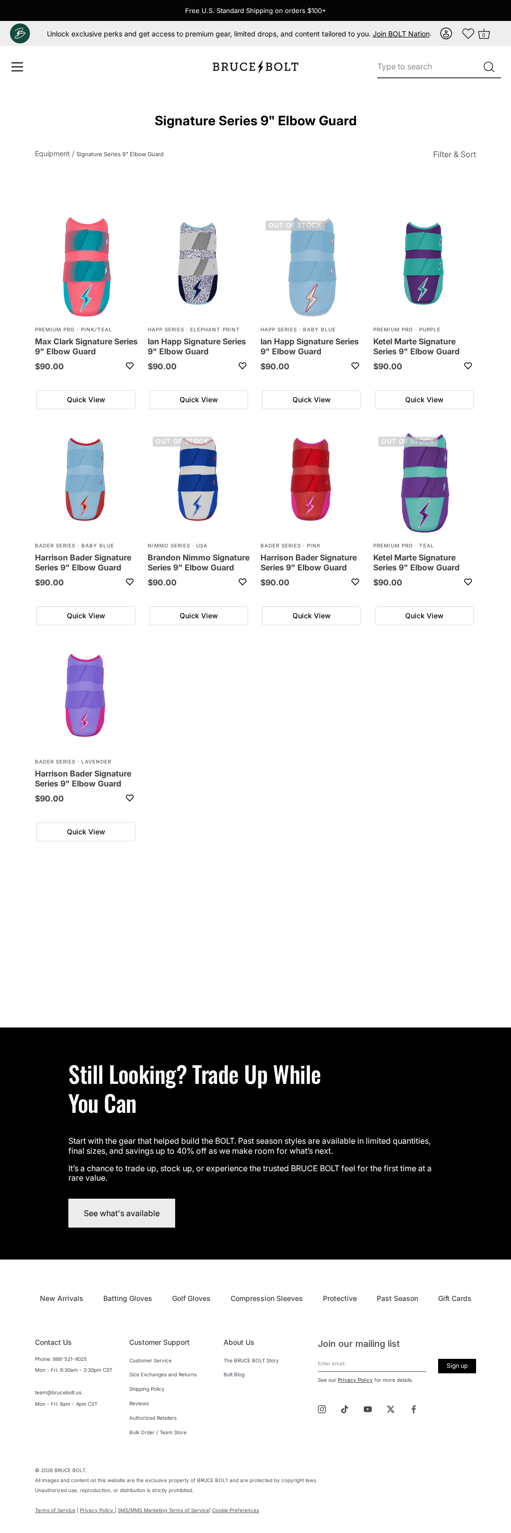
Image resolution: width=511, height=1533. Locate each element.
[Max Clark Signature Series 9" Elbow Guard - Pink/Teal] (86, 267)
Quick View (86, 399)
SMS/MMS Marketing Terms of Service (163, 1510)
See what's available (122, 1213)
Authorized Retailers (153, 1418)
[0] (469, 33)
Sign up (457, 1365)
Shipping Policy (147, 1389)
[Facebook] (414, 1408)
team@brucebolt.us (58, 1392)
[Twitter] (391, 1408)
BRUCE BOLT (69, 1470)
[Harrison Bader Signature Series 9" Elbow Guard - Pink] (311, 483)
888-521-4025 (70, 1359)
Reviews (139, 1403)
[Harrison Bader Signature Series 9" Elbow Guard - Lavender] (86, 699)
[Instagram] (322, 1408)
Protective (340, 1298)
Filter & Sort (454, 154)
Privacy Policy (355, 1380)
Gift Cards (455, 1298)
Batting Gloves (127, 1298)
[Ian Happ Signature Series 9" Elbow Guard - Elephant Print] (199, 267)
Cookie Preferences (235, 1510)
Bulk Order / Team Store (158, 1432)
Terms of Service (55, 1510)
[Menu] (17, 67)
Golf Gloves (191, 1298)
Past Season (397, 1298)
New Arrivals (61, 1298)
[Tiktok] (345, 1408)
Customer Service (150, 1360)
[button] (447, 33)
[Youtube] (368, 1408)
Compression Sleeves (267, 1298)
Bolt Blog (234, 1374)
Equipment (52, 153)
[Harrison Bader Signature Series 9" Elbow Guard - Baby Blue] (86, 483)
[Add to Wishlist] (130, 366)
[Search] (489, 67)
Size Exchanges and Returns (163, 1374)
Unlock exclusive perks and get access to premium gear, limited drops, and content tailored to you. (238, 33)
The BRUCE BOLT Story (251, 1360)
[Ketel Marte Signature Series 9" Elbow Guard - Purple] (424, 267)
